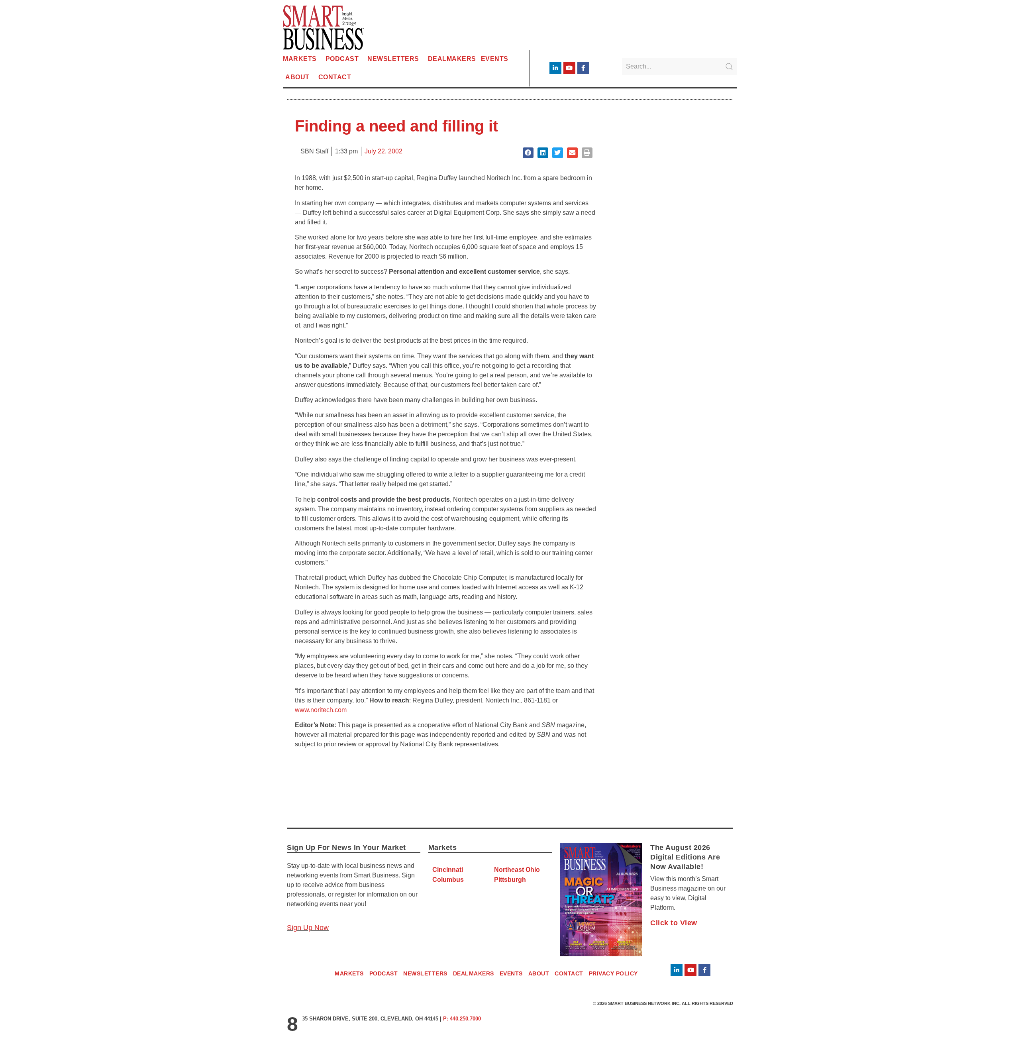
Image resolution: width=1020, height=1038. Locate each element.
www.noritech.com (321, 709)
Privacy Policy (613, 973)
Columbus (448, 879)
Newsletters (393, 58)
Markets (300, 58)
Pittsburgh (510, 879)
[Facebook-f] (583, 68)
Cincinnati (447, 869)
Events (494, 58)
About (297, 77)
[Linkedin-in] (555, 68)
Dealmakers (452, 58)
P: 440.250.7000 (462, 1019)
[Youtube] (569, 68)
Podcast (342, 58)
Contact (334, 77)
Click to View (673, 923)
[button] (528, 152)
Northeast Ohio (517, 869)
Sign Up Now (308, 928)
